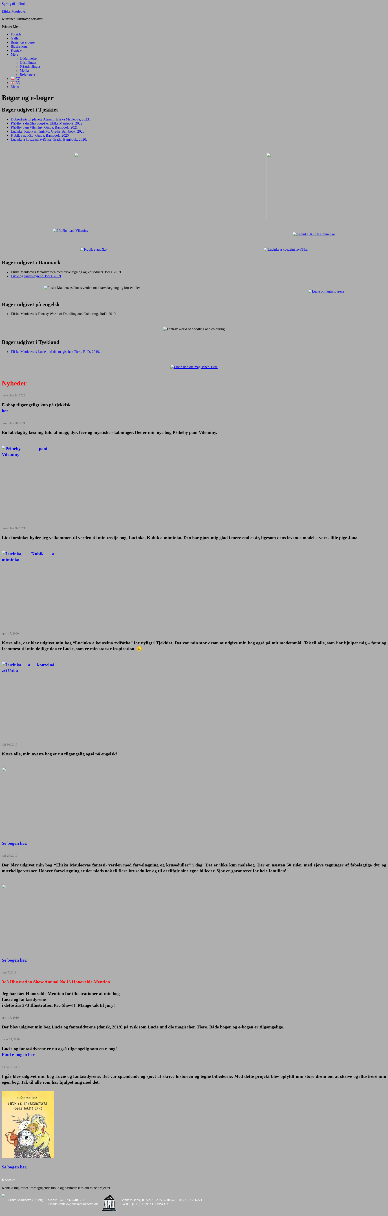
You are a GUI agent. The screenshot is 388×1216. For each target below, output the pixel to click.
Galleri (15, 38)
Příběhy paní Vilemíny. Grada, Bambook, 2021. (45, 127)
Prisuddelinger (30, 66)
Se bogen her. (14, 843)
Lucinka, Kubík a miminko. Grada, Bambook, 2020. (48, 131)
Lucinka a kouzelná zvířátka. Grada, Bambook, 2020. (49, 139)
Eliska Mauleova (14, 11)
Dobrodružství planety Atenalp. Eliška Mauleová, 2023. (50, 119)
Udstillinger (28, 62)
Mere (14, 54)
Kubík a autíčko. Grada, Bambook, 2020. (40, 135)
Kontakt (16, 50)
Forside (16, 34)
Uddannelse (28, 58)
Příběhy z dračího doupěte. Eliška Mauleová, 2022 (46, 123)
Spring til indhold (14, 4)
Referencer (27, 75)
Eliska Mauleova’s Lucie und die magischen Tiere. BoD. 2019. (55, 352)
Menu (15, 87)
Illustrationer (20, 46)
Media (24, 70)
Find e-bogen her (18, 1054)
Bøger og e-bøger (23, 42)
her (5, 410)
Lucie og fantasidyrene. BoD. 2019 (36, 276)
